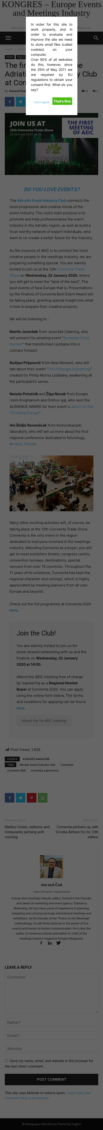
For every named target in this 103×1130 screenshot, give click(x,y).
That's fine (62, 101)
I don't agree (42, 102)
